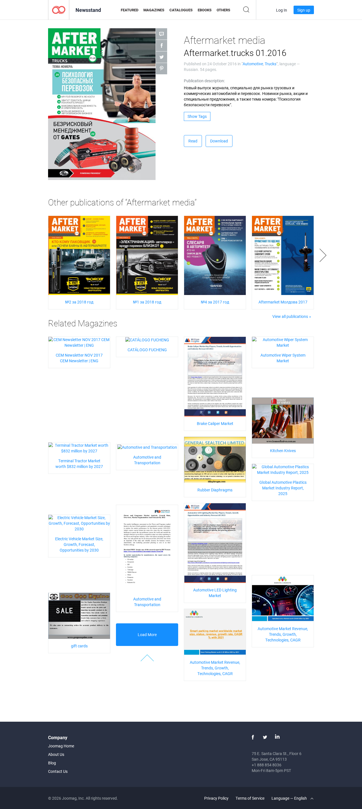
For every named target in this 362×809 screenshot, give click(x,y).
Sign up (303, 10)
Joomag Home (61, 746)
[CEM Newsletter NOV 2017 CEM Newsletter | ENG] (79, 342)
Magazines (153, 9)
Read (192, 141)
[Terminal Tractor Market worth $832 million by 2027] (79, 447)
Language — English (290, 798)
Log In (281, 10)
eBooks (205, 9)
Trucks (270, 63)
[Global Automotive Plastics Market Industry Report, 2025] (283, 469)
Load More (147, 634)
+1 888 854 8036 (266, 764)
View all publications (290, 316)
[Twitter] (265, 737)
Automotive (253, 63)
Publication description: (204, 80)
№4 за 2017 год (215, 302)
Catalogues (181, 9)
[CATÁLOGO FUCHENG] (147, 339)
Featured (129, 9)
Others (223, 9)
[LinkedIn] (277, 737)
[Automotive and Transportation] (147, 447)
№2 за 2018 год (79, 302)
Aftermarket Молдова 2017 (282, 302)
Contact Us (58, 771)
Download (219, 141)
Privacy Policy (216, 798)
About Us (56, 754)
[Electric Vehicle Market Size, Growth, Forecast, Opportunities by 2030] (79, 523)
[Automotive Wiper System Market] (283, 342)
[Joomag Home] (58, 9)
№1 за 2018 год (147, 302)
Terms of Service (250, 798)
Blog (52, 762)
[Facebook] (252, 737)
